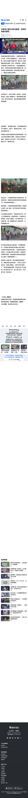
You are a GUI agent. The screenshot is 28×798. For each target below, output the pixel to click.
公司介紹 (3, 766)
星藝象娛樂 (3, 773)
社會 (5, 26)
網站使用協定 (4, 757)
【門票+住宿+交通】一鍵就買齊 (14, 335)
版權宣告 (3, 759)
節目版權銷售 (4, 775)
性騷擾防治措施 (4, 755)
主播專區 (3, 771)
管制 (3, 326)
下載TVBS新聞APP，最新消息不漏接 (14, 355)
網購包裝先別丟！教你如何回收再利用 (14, 342)
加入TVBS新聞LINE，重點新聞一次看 (14, 357)
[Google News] (20, 738)
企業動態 (3, 768)
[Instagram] (15, 738)
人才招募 (3, 770)
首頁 (2, 26)
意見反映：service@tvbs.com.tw (14, 733)
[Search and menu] (25, 20)
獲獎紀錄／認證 (4, 782)
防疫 (7, 326)
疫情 (15, 326)
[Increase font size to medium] (20, 20)
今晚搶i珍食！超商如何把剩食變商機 (14, 340)
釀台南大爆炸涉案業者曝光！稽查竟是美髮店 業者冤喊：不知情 (16, 23)
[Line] (10, 738)
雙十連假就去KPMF (14, 332)
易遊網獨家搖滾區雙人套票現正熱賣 (14, 333)
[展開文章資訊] (25, 35)
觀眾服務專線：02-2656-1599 (14, 734)
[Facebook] (7, 738)
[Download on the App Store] (9, 788)
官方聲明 (3, 781)
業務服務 (3, 779)
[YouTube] (18, 738)
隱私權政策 (3, 754)
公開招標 (3, 777)
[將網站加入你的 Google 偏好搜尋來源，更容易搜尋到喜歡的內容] (14, 359)
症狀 (24, 326)
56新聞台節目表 (4, 747)
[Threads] (12, 738)
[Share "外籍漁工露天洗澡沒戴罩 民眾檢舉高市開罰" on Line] (23, 20)
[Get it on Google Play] (18, 788)
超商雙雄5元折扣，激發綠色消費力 (14, 339)
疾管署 (19, 326)
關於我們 (3, 745)
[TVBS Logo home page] (5, 20)
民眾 (11, 326)
